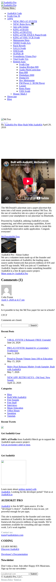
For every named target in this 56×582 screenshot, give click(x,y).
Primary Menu (8, 8)
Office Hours (13, 410)
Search (34, 325)
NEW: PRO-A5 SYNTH (25, 21)
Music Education (15, 408)
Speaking (11, 413)
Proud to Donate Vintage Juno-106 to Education (30, 358)
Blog (9, 99)
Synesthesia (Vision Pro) (24, 56)
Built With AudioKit (32, 124)
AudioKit (5, 506)
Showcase (12, 96)
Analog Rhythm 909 (29, 67)
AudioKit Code (14, 13)
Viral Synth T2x (20, 59)
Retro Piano (24, 88)
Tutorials (11, 416)
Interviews (12, 405)
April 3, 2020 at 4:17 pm (12, 300)
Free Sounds (13, 400)
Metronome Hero (21, 40)
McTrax (16, 236)
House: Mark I (20, 94)
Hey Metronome (27, 80)
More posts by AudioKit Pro (14, 273)
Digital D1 (24, 78)
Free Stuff (12, 402)
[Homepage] (8, 3)
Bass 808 (23, 72)
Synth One (24, 64)
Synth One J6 (13, 16)
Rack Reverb (19, 45)
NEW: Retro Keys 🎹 (23, 24)
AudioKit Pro (10, 124)
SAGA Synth (19, 48)
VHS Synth (24, 91)
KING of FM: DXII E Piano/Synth (29, 35)
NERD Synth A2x (22, 43)
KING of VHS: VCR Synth (26, 37)
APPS (10, 18)
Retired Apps (19, 61)
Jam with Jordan (21, 27)
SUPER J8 (18, 53)
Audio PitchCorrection (29, 69)
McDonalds (6, 236)
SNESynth (18, 51)
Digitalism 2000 (26, 75)
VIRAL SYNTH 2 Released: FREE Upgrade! (29, 340)
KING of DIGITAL (22, 32)
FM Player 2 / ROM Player (32, 83)
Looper (22, 86)
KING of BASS (21, 29)
